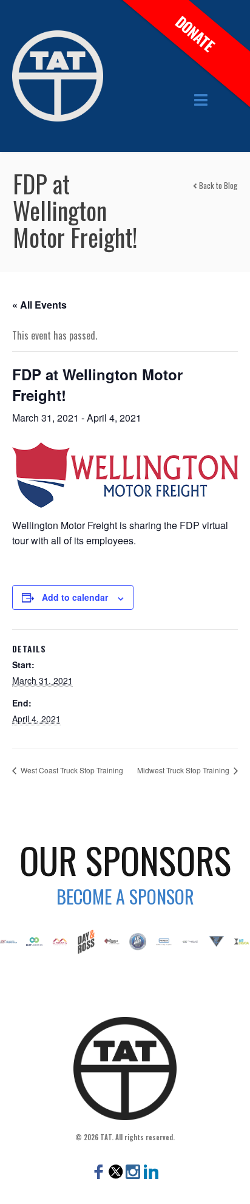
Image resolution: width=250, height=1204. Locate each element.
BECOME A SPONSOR (125, 896)
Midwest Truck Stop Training (184, 770)
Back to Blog (217, 185)
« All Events (39, 305)
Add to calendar (75, 597)
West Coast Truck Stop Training (71, 770)
